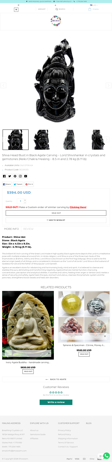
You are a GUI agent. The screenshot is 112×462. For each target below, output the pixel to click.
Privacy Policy (64, 430)
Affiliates (34, 439)
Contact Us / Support (68, 447)
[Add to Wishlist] (49, 353)
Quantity (9, 201)
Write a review (56, 402)
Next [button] (108, 85)
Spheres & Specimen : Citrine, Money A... (84, 345)
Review (28, 229)
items (96, 9)
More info (11, 229)
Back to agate (58, 379)
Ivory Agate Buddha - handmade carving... (28, 362)
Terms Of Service (66, 443)
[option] (56, 82)
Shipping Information (68, 439)
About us (34, 430)
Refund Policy (64, 434)
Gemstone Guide (37, 434)
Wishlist (41, 9)
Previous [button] (3, 85)
